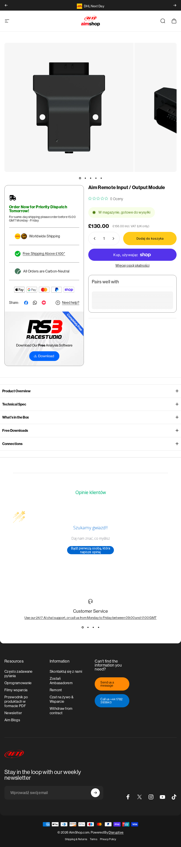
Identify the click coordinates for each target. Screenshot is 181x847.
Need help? (70, 302)
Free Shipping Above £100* (44, 254)
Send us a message (107, 684)
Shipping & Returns (76, 839)
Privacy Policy (108, 839)
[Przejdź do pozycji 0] (80, 178)
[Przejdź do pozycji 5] (101, 178)
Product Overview (16, 391)
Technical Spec (14, 404)
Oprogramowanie (18, 683)
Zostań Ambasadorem (61, 680)
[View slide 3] (93, 627)
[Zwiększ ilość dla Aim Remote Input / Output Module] (114, 238)
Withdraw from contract (61, 710)
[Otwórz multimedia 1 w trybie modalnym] (69, 107)
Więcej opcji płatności (132, 265)
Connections (12, 444)
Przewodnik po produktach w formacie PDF (16, 701)
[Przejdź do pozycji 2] (85, 178)
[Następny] (175, 5)
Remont (56, 690)
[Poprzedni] (6, 5)
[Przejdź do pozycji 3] (90, 178)
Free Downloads (15, 430)
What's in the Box (15, 417)
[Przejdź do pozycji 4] (95, 178)
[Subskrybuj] (95, 792)
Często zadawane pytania (18, 673)
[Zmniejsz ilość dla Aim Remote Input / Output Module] (94, 238)
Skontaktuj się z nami (66, 671)
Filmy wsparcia (15, 690)
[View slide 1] (82, 627)
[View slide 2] (87, 627)
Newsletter (13, 713)
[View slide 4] (98, 627)
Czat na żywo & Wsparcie (61, 699)
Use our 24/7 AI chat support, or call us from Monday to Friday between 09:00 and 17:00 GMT (91, 618)
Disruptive (116, 832)
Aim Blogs (12, 720)
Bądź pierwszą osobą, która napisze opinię (90, 550)
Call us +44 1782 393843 (111, 700)
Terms (93, 839)
